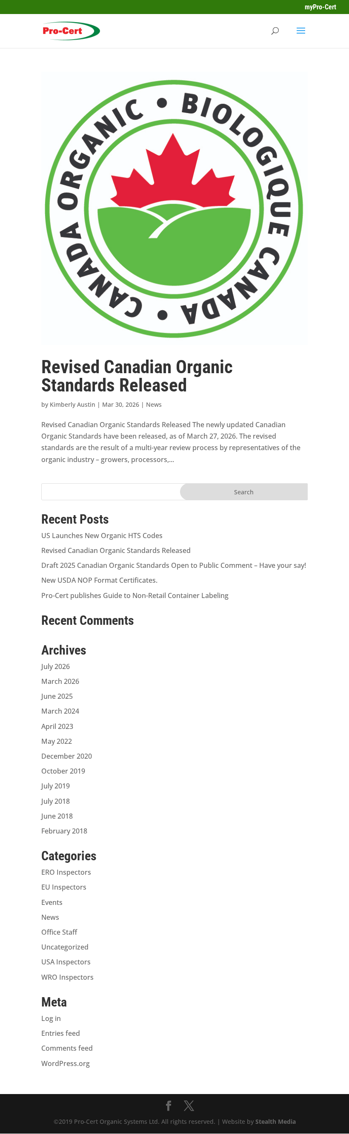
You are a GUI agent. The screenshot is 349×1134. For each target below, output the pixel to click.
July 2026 (55, 666)
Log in (51, 1018)
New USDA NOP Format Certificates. (99, 580)
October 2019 (63, 771)
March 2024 (60, 711)
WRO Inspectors (67, 977)
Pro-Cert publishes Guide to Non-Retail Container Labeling (135, 595)
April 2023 (57, 726)
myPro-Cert (320, 7)
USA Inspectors (66, 962)
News (154, 404)
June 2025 (57, 696)
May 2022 (56, 741)
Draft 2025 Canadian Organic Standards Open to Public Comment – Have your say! (173, 565)
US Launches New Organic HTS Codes (102, 535)
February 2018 (64, 831)
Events (52, 902)
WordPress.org (65, 1063)
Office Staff (59, 932)
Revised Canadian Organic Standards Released (137, 376)
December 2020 (66, 756)
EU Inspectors (63, 887)
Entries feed (60, 1033)
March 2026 (60, 681)
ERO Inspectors (66, 872)
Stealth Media (275, 1121)
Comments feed (67, 1048)
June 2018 (57, 816)
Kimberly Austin (72, 404)
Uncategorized (65, 947)
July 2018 (55, 801)
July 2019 (55, 786)
